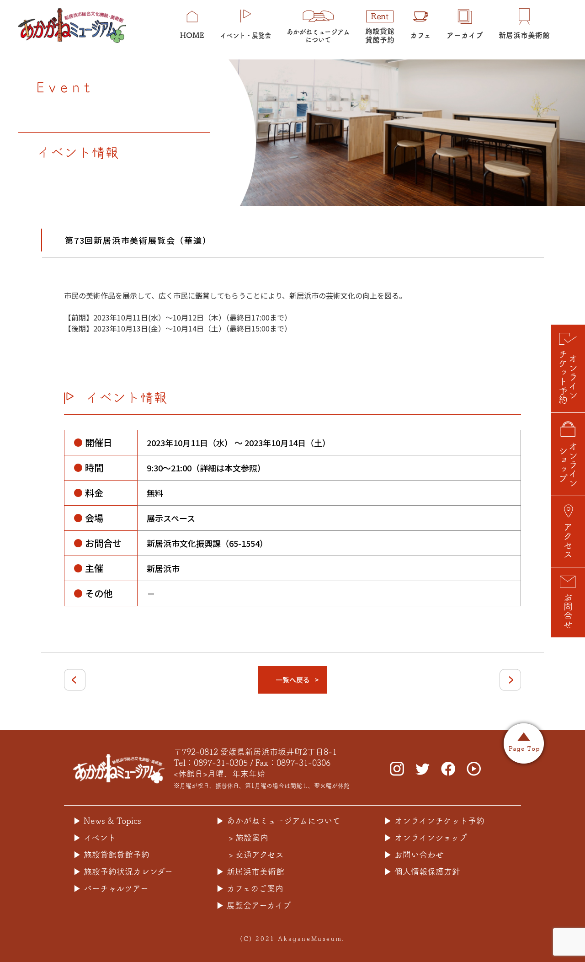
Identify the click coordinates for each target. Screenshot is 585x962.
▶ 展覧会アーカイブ (253, 905)
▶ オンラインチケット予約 (434, 821)
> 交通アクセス (256, 854)
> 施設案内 (248, 838)
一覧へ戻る (293, 679)
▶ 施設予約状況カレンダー (123, 871)
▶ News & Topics (107, 821)
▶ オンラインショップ (425, 838)
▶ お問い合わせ (414, 854)
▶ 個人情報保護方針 (422, 871)
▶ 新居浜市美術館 (250, 871)
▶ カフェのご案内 (249, 888)
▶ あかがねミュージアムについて (278, 821)
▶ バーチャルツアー (111, 888)
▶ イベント (94, 838)
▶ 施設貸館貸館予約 (111, 854)
